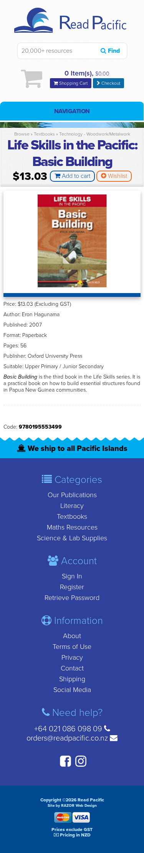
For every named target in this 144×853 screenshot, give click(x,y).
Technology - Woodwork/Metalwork (94, 134)
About (72, 636)
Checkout (110, 83)
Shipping (72, 679)
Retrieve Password (72, 597)
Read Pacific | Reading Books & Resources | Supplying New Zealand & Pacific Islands (72, 25)
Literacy (72, 505)
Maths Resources (72, 527)
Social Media (72, 689)
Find (113, 51)
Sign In (72, 576)
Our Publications (72, 495)
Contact (72, 668)
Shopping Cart (73, 83)
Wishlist (116, 176)
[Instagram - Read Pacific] (80, 765)
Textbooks (44, 134)
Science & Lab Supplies (72, 538)
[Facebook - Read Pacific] (64, 765)
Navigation (72, 111)
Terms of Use (72, 646)
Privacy (72, 657)
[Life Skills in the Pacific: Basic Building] (72, 285)
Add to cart (75, 176)
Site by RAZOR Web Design (72, 805)
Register (72, 587)
